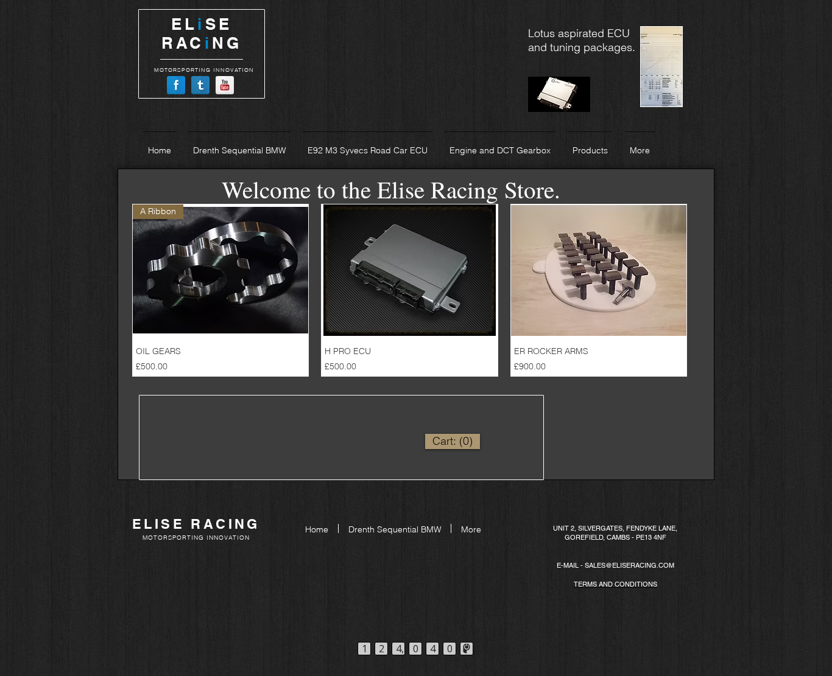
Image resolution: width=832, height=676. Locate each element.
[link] (452, 440)
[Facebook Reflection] (176, 85)
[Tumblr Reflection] (200, 85)
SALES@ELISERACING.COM (629, 565)
